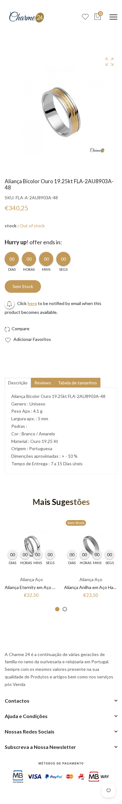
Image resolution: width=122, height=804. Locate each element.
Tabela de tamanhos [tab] (77, 382)
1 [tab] (57, 609)
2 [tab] (65, 609)
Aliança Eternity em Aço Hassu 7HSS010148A (49, 587)
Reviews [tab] (42, 382)
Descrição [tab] (18, 382)
